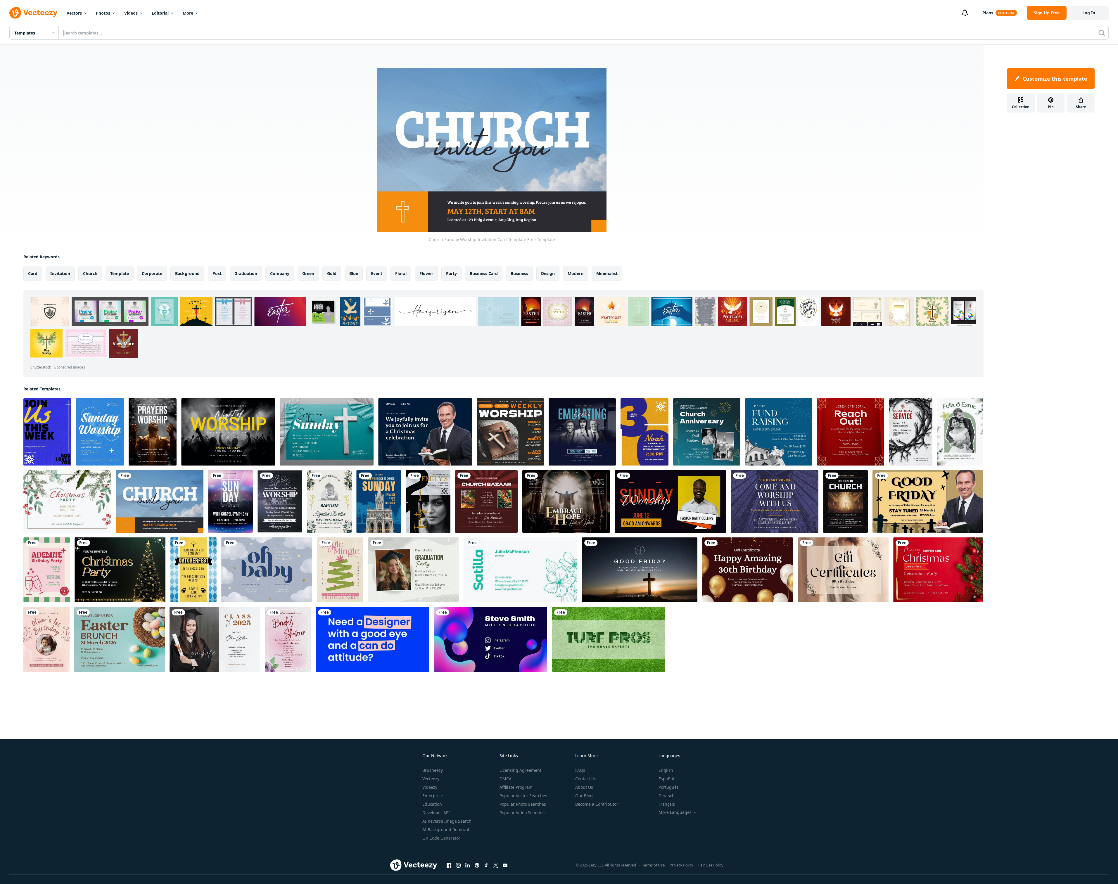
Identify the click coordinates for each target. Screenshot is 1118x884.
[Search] (1101, 32)
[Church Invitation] (845, 501)
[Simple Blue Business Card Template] (372, 639)
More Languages (675, 812)
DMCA (506, 778)
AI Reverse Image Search (446, 821)
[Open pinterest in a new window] (477, 865)
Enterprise (432, 795)
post (217, 273)
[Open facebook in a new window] (449, 865)
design (548, 273)
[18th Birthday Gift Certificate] (843, 569)
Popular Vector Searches (523, 795)
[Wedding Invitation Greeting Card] (960, 432)
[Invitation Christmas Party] (120, 569)
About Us (584, 787)
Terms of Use (653, 865)
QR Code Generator (441, 838)
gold (331, 273)
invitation (60, 273)
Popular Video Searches (523, 812)
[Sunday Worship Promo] (670, 501)
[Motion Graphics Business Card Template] (490, 639)
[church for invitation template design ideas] (774, 501)
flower (426, 273)
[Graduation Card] (413, 569)
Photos (103, 13)
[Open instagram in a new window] (458, 865)
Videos (131, 13)
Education (432, 804)
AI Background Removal (445, 829)
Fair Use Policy (710, 865)
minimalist (607, 273)
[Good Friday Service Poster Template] (910, 432)
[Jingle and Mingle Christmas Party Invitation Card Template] (340, 569)
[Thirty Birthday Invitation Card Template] (644, 432)
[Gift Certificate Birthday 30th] (747, 569)
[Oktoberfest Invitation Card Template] (193, 569)
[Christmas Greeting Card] (938, 569)
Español (666, 778)
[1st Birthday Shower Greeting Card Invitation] (46, 639)
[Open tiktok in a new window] (486, 865)
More (188, 13)
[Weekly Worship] (510, 432)
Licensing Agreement (520, 770)
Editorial (160, 13)
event (376, 273)
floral (401, 273)
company (279, 273)
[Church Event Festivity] (706, 432)
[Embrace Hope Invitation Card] (566, 501)
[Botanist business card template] (520, 569)
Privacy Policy (681, 865)
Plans (987, 12)
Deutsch (667, 795)
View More (123, 343)
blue (353, 273)
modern (575, 273)
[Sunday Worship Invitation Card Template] (230, 501)
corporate (152, 273)
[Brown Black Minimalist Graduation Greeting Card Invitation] (215, 639)
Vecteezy (430, 778)
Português (669, 787)
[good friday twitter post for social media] (639, 569)
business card (484, 273)
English (666, 770)
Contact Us (585, 778)
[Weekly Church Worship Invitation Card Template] (47, 432)
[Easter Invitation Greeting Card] (119, 639)
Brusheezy (432, 770)
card (32, 273)
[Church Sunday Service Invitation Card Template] (327, 432)
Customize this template (1055, 78)
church (90, 273)
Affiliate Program (516, 787)
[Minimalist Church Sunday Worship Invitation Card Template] (100, 432)
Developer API (436, 812)
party (451, 273)
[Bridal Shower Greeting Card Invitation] (288, 639)
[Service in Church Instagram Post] (582, 432)
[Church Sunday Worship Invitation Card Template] (159, 501)
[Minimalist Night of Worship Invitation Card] (228, 432)
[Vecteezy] (33, 13)
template (119, 273)
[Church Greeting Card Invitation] (280, 501)
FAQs (580, 770)
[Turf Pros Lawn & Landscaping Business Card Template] (608, 639)
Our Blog (584, 795)
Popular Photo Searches (523, 804)
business (519, 273)
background (187, 273)
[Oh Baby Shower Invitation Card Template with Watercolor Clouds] (266, 569)
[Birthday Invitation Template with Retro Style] (46, 569)
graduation (245, 273)
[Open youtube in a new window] (505, 865)
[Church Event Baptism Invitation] (329, 501)
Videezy (429, 787)
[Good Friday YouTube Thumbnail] (927, 501)
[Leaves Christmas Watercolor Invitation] (67, 501)
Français (667, 804)
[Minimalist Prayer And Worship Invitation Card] (153, 432)
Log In (1088, 12)
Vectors (74, 13)
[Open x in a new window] (495, 865)
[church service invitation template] (378, 501)
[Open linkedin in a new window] (467, 865)
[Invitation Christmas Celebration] (425, 432)
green (308, 273)
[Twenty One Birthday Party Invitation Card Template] (428, 501)
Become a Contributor (596, 804)
